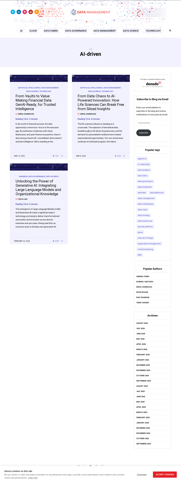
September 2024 (143, 444)
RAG (140, 255)
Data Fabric (51, 30)
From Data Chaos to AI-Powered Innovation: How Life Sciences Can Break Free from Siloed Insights (101, 102)
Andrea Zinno (142, 276)
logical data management (149, 243)
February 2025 (143, 418)
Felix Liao (22, 199)
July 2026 (140, 328)
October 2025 (142, 376)
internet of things (145, 238)
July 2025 (140, 391)
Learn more (32, 478)
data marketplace (146, 204)
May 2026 (140, 339)
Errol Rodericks (26, 114)
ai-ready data (144, 164)
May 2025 (140, 402)
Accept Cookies (165, 475)
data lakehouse (157, 193)
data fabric (142, 176)
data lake (142, 193)
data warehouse (145, 221)
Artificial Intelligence (29, 88)
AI (21, 30)
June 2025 (140, 397)
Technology (153, 30)
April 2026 (141, 344)
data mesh (142, 209)
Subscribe (143, 133)
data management (146, 198)
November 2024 (143, 433)
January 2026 (142, 360)
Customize (142, 475)
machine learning (145, 249)
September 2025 (143, 381)
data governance (145, 181)
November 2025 (143, 370)
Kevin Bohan (142, 292)
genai (140, 232)
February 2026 (143, 355)
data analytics (144, 170)
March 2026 (141, 349)
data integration (145, 187)
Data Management (105, 30)
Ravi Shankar (142, 297)
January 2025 (142, 423)
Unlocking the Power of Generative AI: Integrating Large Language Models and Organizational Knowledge (38, 187)
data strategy (144, 215)
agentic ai (142, 159)
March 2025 (141, 412)
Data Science (131, 30)
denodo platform (145, 226)
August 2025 (142, 386)
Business (23, 176)
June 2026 (140, 334)
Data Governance (76, 30)
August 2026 (142, 323)
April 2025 (141, 407)
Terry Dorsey (142, 303)
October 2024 (142, 439)
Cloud (33, 30)
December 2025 (143, 365)
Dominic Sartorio (144, 282)
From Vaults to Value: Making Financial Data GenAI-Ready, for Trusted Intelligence (36, 102)
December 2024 (143, 428)
